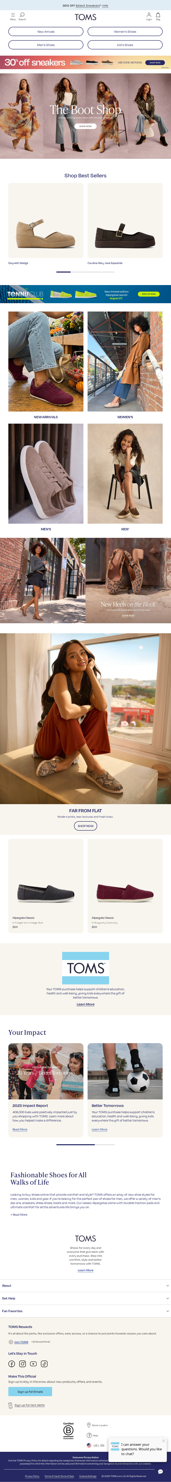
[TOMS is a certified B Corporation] (68, 1431)
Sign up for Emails (30, 1391)
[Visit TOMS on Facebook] (11, 1364)
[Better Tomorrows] (125, 1071)
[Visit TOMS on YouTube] (33, 1364)
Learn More (85, 1004)
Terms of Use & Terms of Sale (59, 1476)
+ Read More (18, 1214)
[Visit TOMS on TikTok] (44, 1364)
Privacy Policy (30, 1460)
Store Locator (100, 1425)
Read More (20, 1129)
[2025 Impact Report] (45, 1071)
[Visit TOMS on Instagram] (22, 1364)
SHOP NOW (85, 826)
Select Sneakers (88, 5)
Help (95, 1435)
